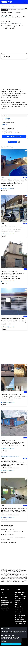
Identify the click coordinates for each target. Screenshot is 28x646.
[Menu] (25, 2)
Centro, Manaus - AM (6, 532)
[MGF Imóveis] (6, 2)
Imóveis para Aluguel (6, 602)
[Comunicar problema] (19, 142)
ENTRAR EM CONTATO (14, 136)
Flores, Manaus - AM (18, 532)
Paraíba (17, 609)
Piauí (23, 611)
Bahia (21, 594)
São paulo (17, 623)
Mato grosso (18, 602)
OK (11, 644)
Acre (16, 592)
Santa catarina (18, 621)
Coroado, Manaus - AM (6, 539)
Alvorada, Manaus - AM (18, 17)
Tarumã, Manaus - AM (20, 537)
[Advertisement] (14, 41)
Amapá (23, 592)
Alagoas (19, 592)
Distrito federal (22, 596)
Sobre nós (3, 594)
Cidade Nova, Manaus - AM (7, 529)
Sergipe (24, 621)
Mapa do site (4, 610)
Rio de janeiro (18, 613)
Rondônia (17, 619)
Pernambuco (18, 611)
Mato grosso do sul (19, 604)
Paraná (21, 609)
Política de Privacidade (6, 638)
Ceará (16, 596)
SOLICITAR (5, 124)
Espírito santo (18, 598)
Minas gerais (18, 607)
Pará (23, 607)
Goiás (23, 598)
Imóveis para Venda (6, 600)
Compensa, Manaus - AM (7, 537)
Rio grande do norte (20, 615)
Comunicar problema (18, 581)
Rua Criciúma (7, 17)
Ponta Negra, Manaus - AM (7, 534)
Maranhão (17, 600)
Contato (3, 592)
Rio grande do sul (19, 617)
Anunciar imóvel (5, 608)
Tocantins (22, 623)
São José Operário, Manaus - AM (9, 542)
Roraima (22, 619)
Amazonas (17, 594)
